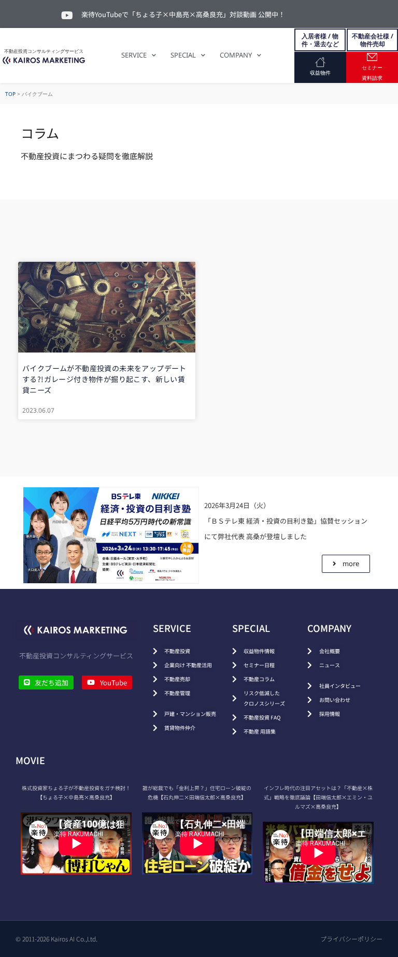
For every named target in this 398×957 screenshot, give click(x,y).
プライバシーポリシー (351, 938)
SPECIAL (183, 55)
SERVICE (134, 55)
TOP (10, 93)
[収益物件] (320, 62)
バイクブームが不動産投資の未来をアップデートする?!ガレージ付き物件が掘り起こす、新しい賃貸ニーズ (104, 379)
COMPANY (236, 55)
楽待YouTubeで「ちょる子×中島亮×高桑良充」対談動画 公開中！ (183, 14)
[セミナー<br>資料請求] (372, 57)
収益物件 (320, 72)
